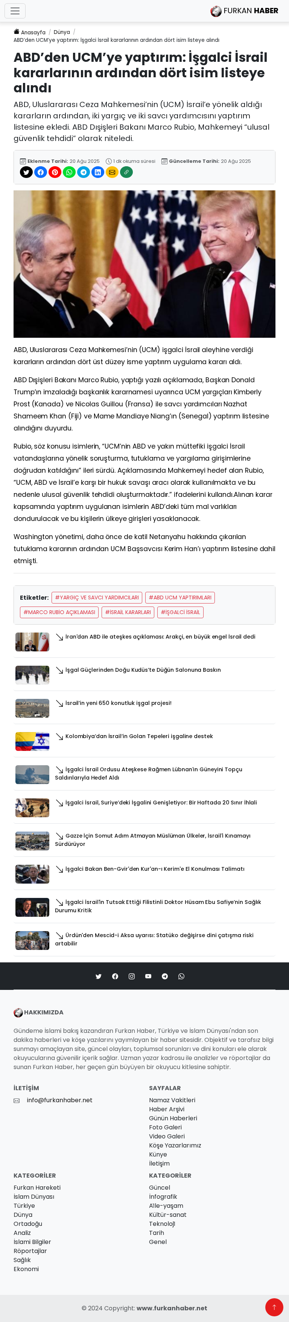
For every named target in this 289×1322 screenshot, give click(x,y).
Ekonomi (26, 1269)
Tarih (156, 1233)
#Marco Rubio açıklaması (59, 612)
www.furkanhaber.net (172, 1308)
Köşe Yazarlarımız (175, 1145)
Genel (158, 1242)
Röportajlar (30, 1251)
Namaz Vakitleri (172, 1100)
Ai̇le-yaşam (166, 1205)
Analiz (22, 1233)
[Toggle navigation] (15, 10)
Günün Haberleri (173, 1118)
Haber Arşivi (166, 1109)
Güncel (159, 1187)
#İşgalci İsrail (180, 612)
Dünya (62, 32)
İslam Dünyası (34, 1196)
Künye (158, 1154)
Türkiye (24, 1205)
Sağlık (22, 1260)
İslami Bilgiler (32, 1242)
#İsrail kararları (128, 612)
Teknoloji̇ (162, 1223)
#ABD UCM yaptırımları (180, 597)
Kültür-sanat (168, 1214)
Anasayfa (33, 32)
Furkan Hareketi (37, 1187)
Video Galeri (167, 1136)
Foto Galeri (165, 1127)
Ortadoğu (28, 1223)
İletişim (159, 1163)
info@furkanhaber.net (60, 1100)
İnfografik (163, 1196)
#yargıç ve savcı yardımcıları (97, 597)
